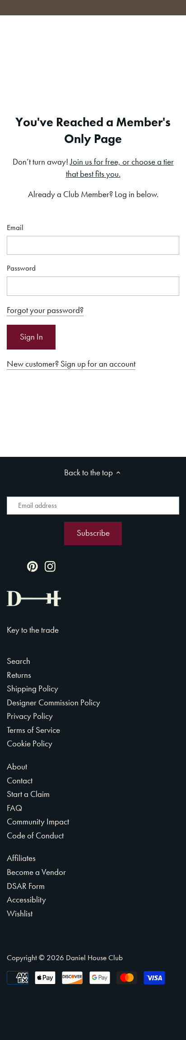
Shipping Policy (32, 688)
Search (18, 661)
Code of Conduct (35, 835)
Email (15, 227)
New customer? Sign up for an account (71, 363)
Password (21, 268)
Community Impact (38, 821)
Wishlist (20, 913)
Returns (19, 675)
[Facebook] (14, 565)
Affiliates (21, 858)
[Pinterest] (32, 565)
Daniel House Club (94, 957)
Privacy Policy (30, 716)
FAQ (14, 808)
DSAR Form (26, 886)
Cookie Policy (29, 743)
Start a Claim (28, 794)
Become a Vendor (36, 872)
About (17, 766)
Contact (20, 780)
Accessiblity (26, 899)
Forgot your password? (45, 310)
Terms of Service (33, 730)
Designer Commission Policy (53, 702)
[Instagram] (50, 565)
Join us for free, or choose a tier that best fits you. (120, 167)
